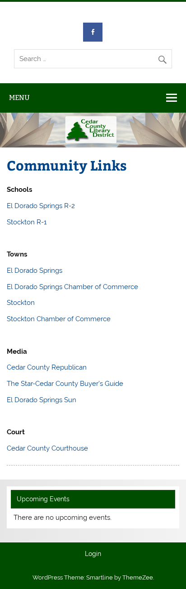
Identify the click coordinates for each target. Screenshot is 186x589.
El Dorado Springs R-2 (41, 206)
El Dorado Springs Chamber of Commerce (72, 287)
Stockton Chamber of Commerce (59, 319)
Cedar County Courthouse (47, 448)
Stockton (21, 303)
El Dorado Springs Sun (41, 400)
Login (93, 554)
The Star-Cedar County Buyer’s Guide (65, 384)
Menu (19, 97)
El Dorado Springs (34, 270)
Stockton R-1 (26, 222)
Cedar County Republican (47, 367)
